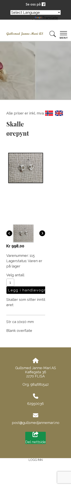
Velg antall (15, 275)
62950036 (35, 404)
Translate (50, 18)
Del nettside (35, 442)
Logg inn (36, 459)
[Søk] (53, 34)
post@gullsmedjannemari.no (35, 423)
